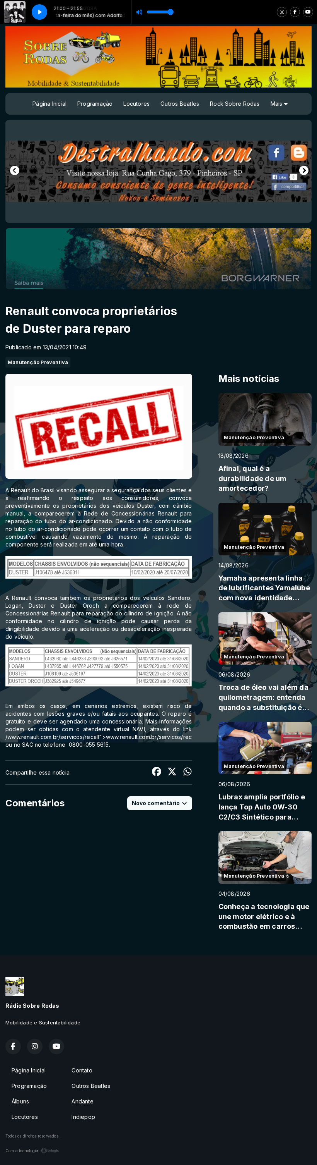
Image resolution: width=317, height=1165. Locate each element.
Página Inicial (49, 103)
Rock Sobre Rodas (234, 103)
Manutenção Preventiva (38, 362)
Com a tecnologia (21, 1150)
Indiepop (83, 1116)
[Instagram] (282, 12)
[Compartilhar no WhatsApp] (187, 772)
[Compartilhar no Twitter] (172, 772)
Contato (82, 1070)
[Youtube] (308, 12)
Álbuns (20, 1101)
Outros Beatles (179, 103)
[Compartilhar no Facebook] (156, 772)
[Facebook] (295, 12)
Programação (94, 103)
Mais (277, 103)
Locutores (136, 103)
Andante (82, 1101)
